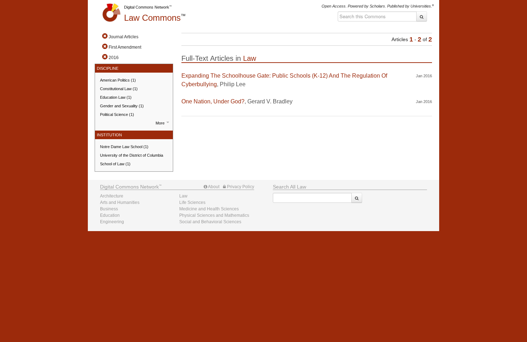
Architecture (111, 196)
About (213, 186)
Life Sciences (192, 202)
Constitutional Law (119, 89)
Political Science (117, 114)
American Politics (118, 80)
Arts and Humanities (119, 202)
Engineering (112, 221)
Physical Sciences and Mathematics (214, 215)
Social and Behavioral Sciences (210, 221)
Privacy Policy (240, 186)
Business (109, 208)
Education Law (116, 97)
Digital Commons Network (146, 7)
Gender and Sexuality (122, 106)
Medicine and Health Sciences (209, 208)
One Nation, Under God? (212, 101)
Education (110, 215)
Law (152, 18)
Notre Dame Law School (124, 147)
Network (129, 187)
